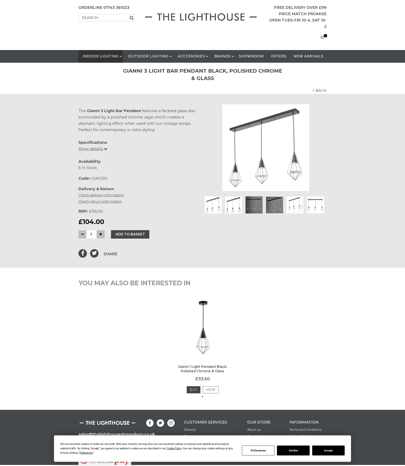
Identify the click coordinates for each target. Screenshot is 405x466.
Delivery (190, 430)
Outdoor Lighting (148, 56)
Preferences (258, 450)
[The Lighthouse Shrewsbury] (202, 16)
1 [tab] (202, 396)
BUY (193, 390)
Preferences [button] (86, 452)
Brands (222, 56)
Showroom (251, 56)
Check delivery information (101, 195)
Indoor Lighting (101, 56)
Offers (278, 56)
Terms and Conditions (305, 430)
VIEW (210, 390)
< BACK (319, 90)
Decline (293, 450)
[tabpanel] (202, 346)
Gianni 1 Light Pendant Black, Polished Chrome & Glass (202, 369)
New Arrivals (308, 56)
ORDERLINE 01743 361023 (103, 7)
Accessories (191, 56)
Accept (328, 450)
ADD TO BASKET (130, 234)
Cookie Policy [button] (173, 448)
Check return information (100, 202)
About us (254, 430)
